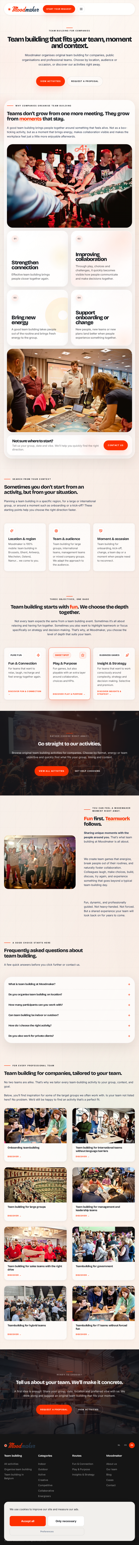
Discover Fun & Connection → (24, 692)
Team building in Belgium (14, 1476)
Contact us (115, 445)
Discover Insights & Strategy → (109, 692)
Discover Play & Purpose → (69, 694)
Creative (43, 1479)
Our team (111, 1469)
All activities (11, 1463)
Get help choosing (87, 771)
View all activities (51, 771)
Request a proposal (85, 81)
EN (132, 1445)
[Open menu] (81, 9)
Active (41, 1474)
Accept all (27, 1521)
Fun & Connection (82, 1463)
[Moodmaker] (23, 9)
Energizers (44, 1496)
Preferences (47, 1531)
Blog (109, 1474)
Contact (111, 1485)
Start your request (59, 9)
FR (125, 1445)
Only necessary (66, 1521)
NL (119, 1445)
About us (111, 1463)
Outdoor (43, 1469)
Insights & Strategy (83, 1474)
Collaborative (46, 1490)
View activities (50, 81)
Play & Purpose (81, 1469)
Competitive (45, 1485)
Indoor (42, 1463)
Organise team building (18, 1469)
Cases (110, 1479)
